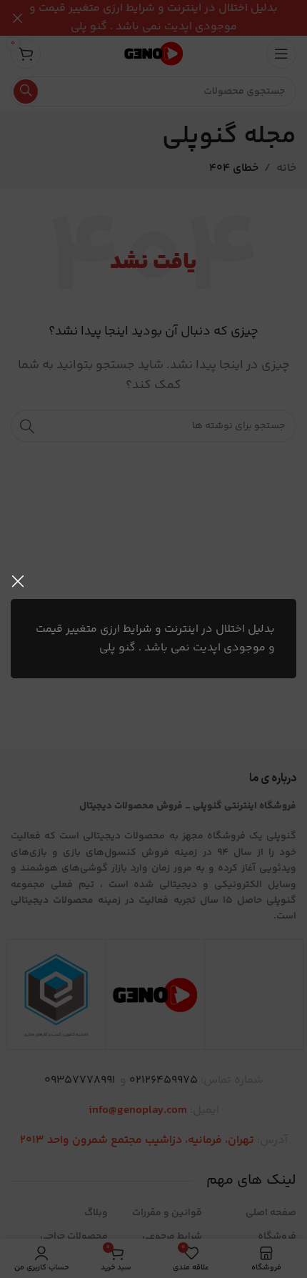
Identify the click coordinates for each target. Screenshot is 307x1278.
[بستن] (18, 581)
